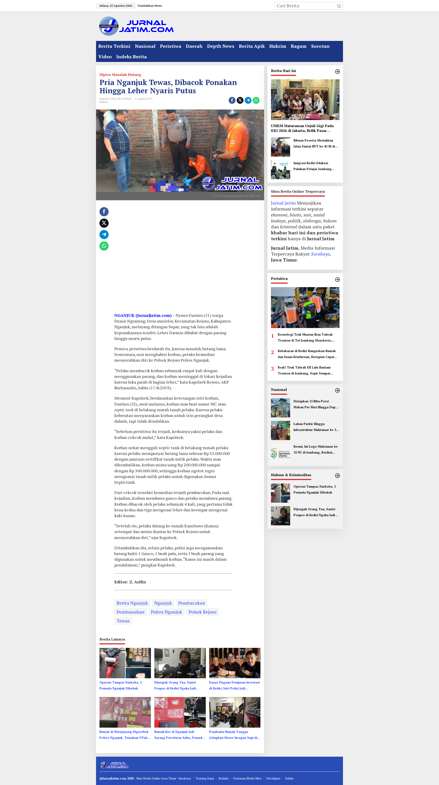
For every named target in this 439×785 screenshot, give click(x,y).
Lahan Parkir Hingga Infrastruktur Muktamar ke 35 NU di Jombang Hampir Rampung (316, 427)
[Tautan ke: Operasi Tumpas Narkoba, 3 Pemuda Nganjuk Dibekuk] (280, 492)
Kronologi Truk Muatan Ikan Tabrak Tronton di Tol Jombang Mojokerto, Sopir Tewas (305, 337)
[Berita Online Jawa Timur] (136, 26)
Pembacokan (191, 603)
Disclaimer (273, 778)
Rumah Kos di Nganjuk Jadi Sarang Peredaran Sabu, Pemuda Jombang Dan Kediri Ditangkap (179, 735)
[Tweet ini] (240, 100)
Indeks (289, 778)
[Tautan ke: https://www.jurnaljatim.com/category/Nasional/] (337, 390)
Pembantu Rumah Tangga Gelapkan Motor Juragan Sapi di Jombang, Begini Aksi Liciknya (233, 735)
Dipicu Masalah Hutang (120, 74)
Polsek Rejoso (203, 612)
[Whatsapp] (256, 100)
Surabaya (320, 254)
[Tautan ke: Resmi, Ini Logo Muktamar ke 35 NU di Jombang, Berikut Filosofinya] (280, 452)
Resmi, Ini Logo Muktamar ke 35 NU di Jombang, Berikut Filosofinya (316, 449)
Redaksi (224, 778)
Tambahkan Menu (149, 5)
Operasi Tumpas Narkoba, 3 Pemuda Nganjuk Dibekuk (120, 685)
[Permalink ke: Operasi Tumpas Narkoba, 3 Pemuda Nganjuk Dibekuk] (125, 663)
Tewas (123, 621)
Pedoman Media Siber (247, 778)
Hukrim (103, 102)
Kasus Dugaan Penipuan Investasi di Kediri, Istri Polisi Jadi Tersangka (234, 685)
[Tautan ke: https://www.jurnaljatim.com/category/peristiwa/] (337, 279)
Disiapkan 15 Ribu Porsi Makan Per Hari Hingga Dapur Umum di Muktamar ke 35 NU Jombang (316, 404)
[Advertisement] (173, 258)
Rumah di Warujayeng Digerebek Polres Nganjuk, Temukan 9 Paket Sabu (124, 735)
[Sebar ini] (232, 100)
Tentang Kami (204, 778)
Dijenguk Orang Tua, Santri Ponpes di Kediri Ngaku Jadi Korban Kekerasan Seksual (175, 685)
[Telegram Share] (248, 100)
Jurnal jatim (283, 203)
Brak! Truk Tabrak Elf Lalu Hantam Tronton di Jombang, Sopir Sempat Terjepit (304, 370)
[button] (339, 6)
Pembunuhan (131, 612)
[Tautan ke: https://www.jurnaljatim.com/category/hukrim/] (337, 475)
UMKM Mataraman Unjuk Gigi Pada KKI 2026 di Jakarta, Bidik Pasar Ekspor (302, 128)
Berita (147, 778)
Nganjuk (163, 603)
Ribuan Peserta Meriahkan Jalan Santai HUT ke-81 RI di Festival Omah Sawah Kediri (314, 144)
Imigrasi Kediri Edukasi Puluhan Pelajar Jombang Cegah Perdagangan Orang (314, 166)
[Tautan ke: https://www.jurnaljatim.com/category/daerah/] (337, 71)
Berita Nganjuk (132, 603)
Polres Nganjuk (166, 612)
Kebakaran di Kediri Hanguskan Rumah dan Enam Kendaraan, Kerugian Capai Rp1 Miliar (307, 354)
